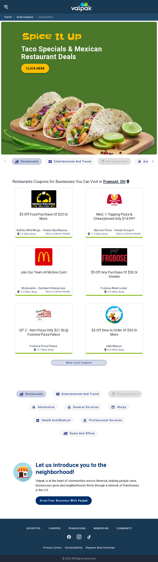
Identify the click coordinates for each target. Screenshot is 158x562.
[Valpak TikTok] (89, 536)
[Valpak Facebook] (69, 536)
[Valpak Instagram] (79, 536)
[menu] (5, 6)
